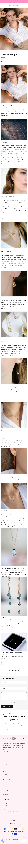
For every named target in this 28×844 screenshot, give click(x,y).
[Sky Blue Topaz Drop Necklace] (14, 508)
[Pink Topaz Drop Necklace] (14, 427)
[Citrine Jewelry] (14, 247)
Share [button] (4, 61)
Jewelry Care (6, 790)
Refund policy (16, 837)
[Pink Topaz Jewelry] (14, 103)
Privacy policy (23, 837)
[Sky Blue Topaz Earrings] (14, 650)
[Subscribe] (23, 730)
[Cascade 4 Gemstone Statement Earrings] (14, 615)
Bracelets (5, 771)
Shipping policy (15, 839)
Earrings (5, 764)
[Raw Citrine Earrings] (14, 193)
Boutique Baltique (8, 837)
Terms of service (8, 839)
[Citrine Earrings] (14, 296)
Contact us (5, 794)
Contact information (15, 841)
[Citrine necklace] (14, 337)
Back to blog (15, 671)
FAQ (4, 787)
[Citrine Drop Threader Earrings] (14, 384)
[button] (3, 5)
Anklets (5, 774)
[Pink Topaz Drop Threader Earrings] (14, 474)
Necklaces (5, 761)
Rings (4, 768)
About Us (5, 784)
